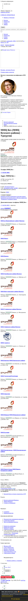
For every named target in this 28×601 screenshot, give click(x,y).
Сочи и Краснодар (9, 547)
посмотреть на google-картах (8, 198)
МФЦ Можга (4, 238)
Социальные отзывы (8, 488)
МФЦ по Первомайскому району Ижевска (12, 220)
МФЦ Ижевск (4, 256)
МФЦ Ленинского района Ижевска (10, 327)
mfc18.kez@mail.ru (9, 186)
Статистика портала (9, 520)
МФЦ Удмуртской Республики (9, 376)
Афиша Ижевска (8, 501)
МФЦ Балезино (5, 432)
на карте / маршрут (6, 195)
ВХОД (2, 45)
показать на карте (5, 196)
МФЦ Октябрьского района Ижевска (11, 273)
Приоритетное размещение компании (14, 519)
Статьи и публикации (9, 503)
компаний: (11, 41)
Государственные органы (10, 123)
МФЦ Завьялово (5, 394)
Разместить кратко (8, 527)
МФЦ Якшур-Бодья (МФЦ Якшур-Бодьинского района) (11, 470)
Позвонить (4, 199)
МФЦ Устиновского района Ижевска (11, 309)
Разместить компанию (9, 526)
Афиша (6, 24)
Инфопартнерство (8, 513)
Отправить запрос (12, 199)
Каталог (6, 20)
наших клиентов (7, 72)
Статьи (5, 23)
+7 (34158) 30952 (5, 205)
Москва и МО (7, 546)
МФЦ (5, 124)
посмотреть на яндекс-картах (18, 196)
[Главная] (4, 120)
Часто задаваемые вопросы (11, 522)
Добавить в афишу (9, 529)
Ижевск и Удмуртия (9, 17)
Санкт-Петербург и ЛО (10, 551)
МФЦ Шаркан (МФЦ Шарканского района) (13, 414)
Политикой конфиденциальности (11, 533)
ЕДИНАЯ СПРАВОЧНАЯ (8, 15)
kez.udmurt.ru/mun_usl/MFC (11, 188)
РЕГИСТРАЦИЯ (9, 45)
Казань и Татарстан (9, 549)
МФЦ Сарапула (5, 342)
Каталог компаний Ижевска (11, 500)
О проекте (6, 511)
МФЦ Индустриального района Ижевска (12, 291)
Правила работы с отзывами (14, 560)
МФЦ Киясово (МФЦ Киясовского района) (13, 360)
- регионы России (8, 70)
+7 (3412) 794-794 (5, 580)
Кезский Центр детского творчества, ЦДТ (15, 494)
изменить (5, 12)
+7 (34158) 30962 (5, 172)
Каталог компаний (9, 122)
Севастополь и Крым (9, 553)
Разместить (7, 21)
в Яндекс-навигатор (21, 198)
